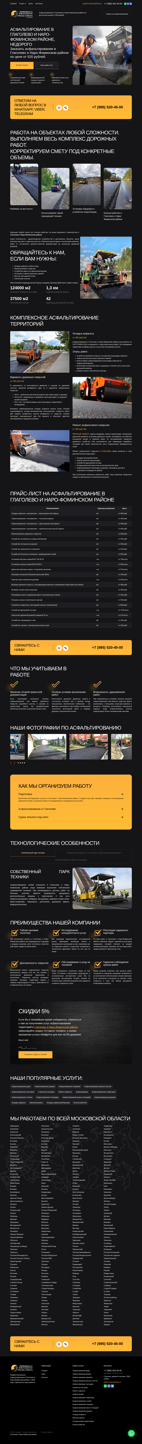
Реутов (13, 1270)
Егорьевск (14, 1174)
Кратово (44, 1201)
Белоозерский (15, 1135)
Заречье (107, 1177)
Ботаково (13, 1141)
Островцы (108, 1243)
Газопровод (14, 1159)
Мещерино (14, 1222)
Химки (106, 1306)
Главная (13, 3)
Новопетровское (16, 1237)
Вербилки (14, 1147)
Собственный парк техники (33, 853)
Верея (75, 1147)
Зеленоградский (79, 1180)
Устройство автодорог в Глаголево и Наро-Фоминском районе (94, 853)
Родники (76, 1273)
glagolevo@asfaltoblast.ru (92, 3)
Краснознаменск (16, 1201)
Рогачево (13, 1273)
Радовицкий (77, 1264)
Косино (44, 1195)
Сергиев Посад (16, 1282)
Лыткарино (77, 1213)
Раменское (14, 1267)
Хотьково (45, 1309)
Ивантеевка (14, 1183)
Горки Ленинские (16, 1162)
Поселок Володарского (19, 1255)
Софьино (13, 1288)
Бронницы (45, 1141)
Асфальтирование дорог (21, 1086)
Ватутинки (108, 1144)
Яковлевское (78, 1324)
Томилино (14, 1297)
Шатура (44, 1315)
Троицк (44, 1297)
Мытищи (76, 1228)
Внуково (13, 1153)
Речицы (44, 1270)
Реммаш (107, 1267)
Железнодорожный (48, 1174)
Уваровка (76, 1300)
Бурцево (76, 1141)
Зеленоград (45, 1180)
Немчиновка (108, 1231)
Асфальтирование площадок (47, 1097)
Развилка (107, 1264)
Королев (13, 1195)
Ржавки (107, 1270)
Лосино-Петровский (49, 1210)
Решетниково (78, 1270)
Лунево (13, 1213)
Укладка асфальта (19, 1103)
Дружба (13, 1171)
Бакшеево (14, 1132)
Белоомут (45, 1135)
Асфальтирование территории (103, 1092)
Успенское (45, 1303)
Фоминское (108, 1303)
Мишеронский (78, 1222)
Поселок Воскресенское (82, 1255)
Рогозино (44, 1273)
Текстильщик (46, 1294)
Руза (74, 1276)
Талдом (13, 1294)
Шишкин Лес (46, 1318)
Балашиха (45, 1132)
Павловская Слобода (18, 1246)
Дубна (75, 1171)
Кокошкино (108, 1189)
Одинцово (76, 1240)
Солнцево (76, 1285)
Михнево (44, 1222)
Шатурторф (77, 1315)
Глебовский (77, 1159)
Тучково (44, 1300)
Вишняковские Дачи (80, 1150)
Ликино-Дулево (47, 1207)
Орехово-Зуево (79, 1243)
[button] (18, 762)
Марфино (45, 1219)
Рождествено (109, 1273)
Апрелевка (14, 1129)
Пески (43, 1249)
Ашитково (76, 1129)
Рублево (44, 1276)
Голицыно (107, 1159)
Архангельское (47, 1129)
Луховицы (45, 1213)
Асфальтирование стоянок (22, 1097)
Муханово (45, 1228)
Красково (107, 1195)
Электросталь (78, 1321)
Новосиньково (78, 1237)
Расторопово (78, 1267)
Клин (105, 1186)
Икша (43, 1183)
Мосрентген (14, 1228)
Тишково (107, 1294)
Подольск (14, 1252)
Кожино (75, 1189)
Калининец (108, 1183)
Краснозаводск (109, 1198)
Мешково (107, 1219)
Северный (45, 1279)
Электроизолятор (48, 1321)
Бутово (106, 1141)
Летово (13, 1207)
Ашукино (107, 1129)
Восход (75, 1156)
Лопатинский (15, 1210)
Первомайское (109, 1246)
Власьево (107, 1150)
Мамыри (13, 1219)
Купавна (13, 1204)
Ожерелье (108, 1240)
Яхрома (107, 1324)
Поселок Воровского (49, 1255)
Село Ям (76, 1279)
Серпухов (76, 1282)
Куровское (45, 1204)
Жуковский (108, 1174)
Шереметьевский (16, 1318)
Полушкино (45, 1252)
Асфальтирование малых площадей (71, 860)
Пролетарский (15, 1261)
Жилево (76, 1174)
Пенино (75, 1246)
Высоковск (108, 1156)
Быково (13, 1144)
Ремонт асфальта (65, 1092)
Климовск (76, 1186)
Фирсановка (77, 1303)
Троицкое (76, 1297)
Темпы (75, 1294)
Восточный (14, 1156)
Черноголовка (15, 1312)
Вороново (76, 1153)
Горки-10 (44, 1162)
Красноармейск (47, 1198)
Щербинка (108, 1318)
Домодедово (46, 1168)
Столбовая (14, 1291)
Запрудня (45, 1177)
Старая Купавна (47, 1288)
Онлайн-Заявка (22, 65)
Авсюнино (45, 1126)
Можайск (107, 1222)
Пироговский (78, 1249)
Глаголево (30, 17)
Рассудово (45, 1267)
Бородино (107, 1138)
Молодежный (15, 1225)
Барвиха (76, 1132)
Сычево (107, 1291)
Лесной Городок (110, 1204)
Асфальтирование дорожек (104, 1097)
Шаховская (108, 1315)
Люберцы (14, 1216)
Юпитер (44, 1324)
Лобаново (76, 1207)
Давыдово (77, 1162)
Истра (75, 1183)
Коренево (107, 1192)
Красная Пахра (16, 1198)
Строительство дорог (46, 1092)
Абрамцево (14, 1126)
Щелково (76, 1318)
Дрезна (106, 1168)
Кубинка (107, 1201)
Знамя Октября (110, 1180)
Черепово (76, 1309)
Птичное (76, 1261)
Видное (44, 1150)
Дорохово (76, 1168)
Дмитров (107, 1165)
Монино (76, 1225)
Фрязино (44, 1306)
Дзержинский (78, 1165)
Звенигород (14, 1180)
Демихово (45, 1165)
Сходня (75, 1291)
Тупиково (13, 1300)
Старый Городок (110, 1288)
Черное (44, 1312)
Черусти (76, 1312)
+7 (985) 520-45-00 (113, 3)
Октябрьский (15, 1243)
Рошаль (13, 1276)
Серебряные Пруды (49, 1282)
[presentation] (11, 763)
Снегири (13, 1285)
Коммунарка (46, 1192)
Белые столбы (78, 1135)
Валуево (76, 1144)
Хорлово (13, 1309)
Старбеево (77, 1288)
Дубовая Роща (109, 1171)
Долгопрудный (15, 1168)
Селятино (107, 1279)
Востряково (45, 1156)
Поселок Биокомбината (82, 1252)
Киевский (45, 1186)
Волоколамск (46, 1153)
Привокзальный (110, 1258)
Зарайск (76, 1177)
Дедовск (13, 1165)
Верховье (14, 1150)
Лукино (106, 1210)
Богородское (109, 1135)
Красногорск (77, 1198)
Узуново (13, 1303)
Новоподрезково (47, 1237)
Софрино (107, 1285)
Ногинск (107, 1237)
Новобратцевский (79, 1234)
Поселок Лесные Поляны (20, 1258)
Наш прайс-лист (46, 65)
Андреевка (108, 1126)
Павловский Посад (48, 1246)
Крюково (76, 1201)
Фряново (76, 1306)
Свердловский (15, 1279)
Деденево (107, 1162)
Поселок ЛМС (46, 1258)
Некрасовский (78, 1231)
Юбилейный (15, 1324)
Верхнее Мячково (110, 1147)
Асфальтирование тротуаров (23, 1092)
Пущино (44, 1264)
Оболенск (14, 1240)
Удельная (107, 1300)
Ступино (44, 1291)
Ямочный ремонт (36, 1103)
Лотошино (76, 1210)
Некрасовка (46, 1231)
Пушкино (13, 1264)
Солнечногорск (47, 1285)
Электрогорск (15, 1321)
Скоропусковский (110, 1282)
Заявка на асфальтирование (117, 14)
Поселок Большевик (111, 1252)
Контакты (39, 3)
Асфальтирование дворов (45, 1086)
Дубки (43, 1171)
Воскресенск (109, 1153)
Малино (107, 1216)
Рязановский (109, 1276)
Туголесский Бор (110, 1297)
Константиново (78, 1192)
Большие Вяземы (17, 1138)
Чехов (106, 1312)
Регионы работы (47, 1432)
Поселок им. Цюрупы (112, 1255)
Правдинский (78, 1258)
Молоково (45, 1225)
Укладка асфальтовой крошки (58, 1103)
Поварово (108, 1249)
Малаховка (77, 1216)
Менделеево (77, 1219)
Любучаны (45, 1216)
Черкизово (108, 1309)
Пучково (107, 1261)
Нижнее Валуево (16, 1234)
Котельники (77, 1195)
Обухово (44, 1240)
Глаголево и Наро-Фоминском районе (23, 1434)
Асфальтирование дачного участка (97, 1086)
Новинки (44, 1234)
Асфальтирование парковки (69, 1086)
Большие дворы (47, 1138)
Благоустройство (80, 1103)
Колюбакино (15, 1192)
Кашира (13, 1186)
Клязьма (13, 1189)
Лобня (106, 1207)
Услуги (21, 3)
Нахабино (14, 1231)
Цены (31, 3)
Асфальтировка (82, 1092)
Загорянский (15, 1177)
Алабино (76, 1126)
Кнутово (44, 1189)
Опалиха (44, 1243)
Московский (108, 1225)
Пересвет (14, 1249)
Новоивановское (110, 1234)
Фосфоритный (15, 1306)
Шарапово (14, 1315)
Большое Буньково (80, 1138)
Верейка (44, 1147)
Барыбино (108, 1132)
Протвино (45, 1261)
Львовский (108, 1213)
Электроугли (108, 1321)
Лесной (75, 1204)
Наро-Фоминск (109, 1228)
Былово (44, 1144)
